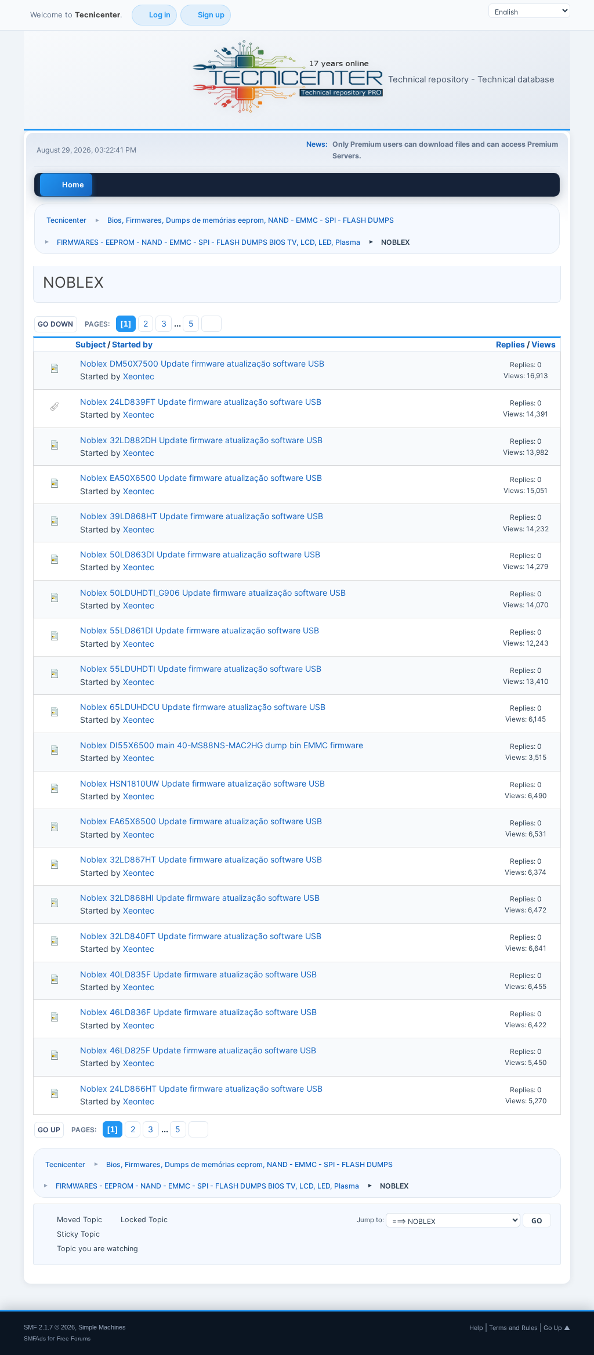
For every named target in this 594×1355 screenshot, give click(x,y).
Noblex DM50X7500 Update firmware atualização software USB (202, 363)
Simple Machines (102, 1327)
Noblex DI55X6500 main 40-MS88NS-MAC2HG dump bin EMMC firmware (221, 745)
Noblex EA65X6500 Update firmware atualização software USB (201, 821)
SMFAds (35, 1338)
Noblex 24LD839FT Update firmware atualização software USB (200, 402)
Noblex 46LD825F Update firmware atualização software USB (198, 1050)
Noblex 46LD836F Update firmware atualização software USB (198, 1012)
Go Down (56, 324)
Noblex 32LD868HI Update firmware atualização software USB (200, 898)
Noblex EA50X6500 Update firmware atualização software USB (201, 478)
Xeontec (138, 376)
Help (476, 1328)
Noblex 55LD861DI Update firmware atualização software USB (199, 630)
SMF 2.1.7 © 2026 (49, 1327)
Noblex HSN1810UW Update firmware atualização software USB (202, 783)
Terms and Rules (513, 1328)
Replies (510, 344)
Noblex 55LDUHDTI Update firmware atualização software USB (200, 668)
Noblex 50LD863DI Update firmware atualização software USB (200, 554)
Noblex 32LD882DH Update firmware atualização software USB (201, 440)
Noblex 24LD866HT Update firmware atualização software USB (201, 1088)
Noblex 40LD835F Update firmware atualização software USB (198, 974)
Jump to (369, 1220)
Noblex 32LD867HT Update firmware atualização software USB (201, 859)
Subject (90, 344)
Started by (132, 344)
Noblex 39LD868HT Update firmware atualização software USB (201, 516)
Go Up (49, 1129)
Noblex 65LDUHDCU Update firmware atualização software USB (202, 707)
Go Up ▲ (557, 1328)
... (178, 323)
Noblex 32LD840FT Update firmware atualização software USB (200, 936)
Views (543, 344)
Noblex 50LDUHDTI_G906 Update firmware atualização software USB (213, 592)
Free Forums (73, 1338)
